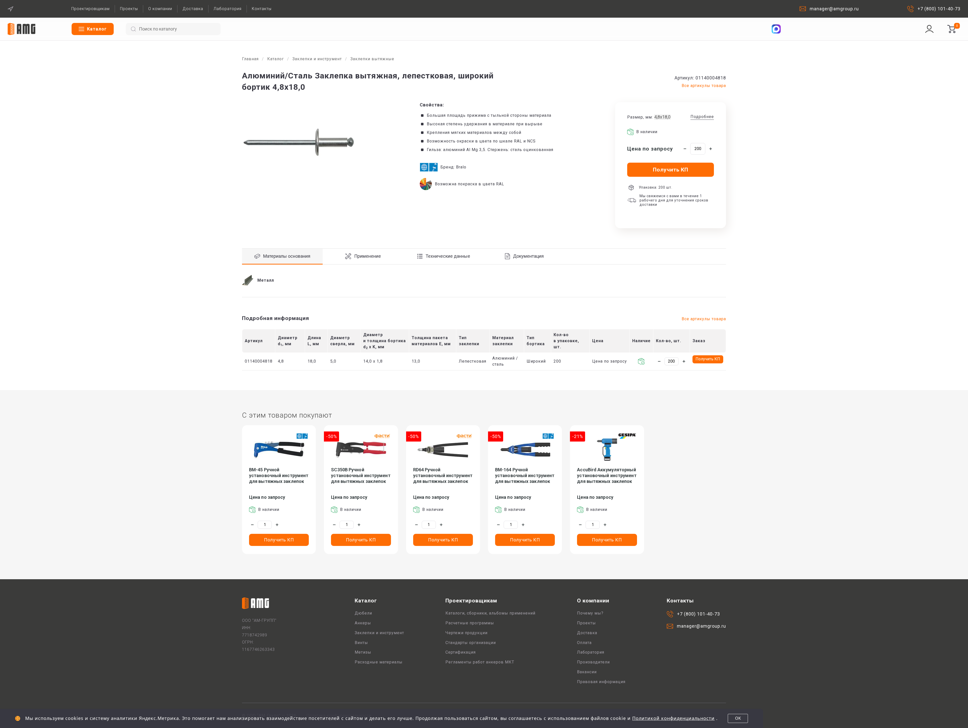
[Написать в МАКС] (776, 29)
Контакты (261, 8)
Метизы (363, 652)
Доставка (193, 8)
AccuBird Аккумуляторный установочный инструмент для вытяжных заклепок (606, 475)
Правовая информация (601, 681)
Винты (361, 642)
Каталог (275, 58)
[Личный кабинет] (929, 29)
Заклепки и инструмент (317, 58)
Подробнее (702, 116)
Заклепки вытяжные (372, 58)
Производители (593, 662)
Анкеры (363, 623)
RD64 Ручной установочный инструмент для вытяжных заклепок (442, 475)
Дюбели (363, 613)
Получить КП (707, 359)
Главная (250, 58)
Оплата (584, 642)
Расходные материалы (379, 662)
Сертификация (460, 652)
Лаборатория (227, 8)
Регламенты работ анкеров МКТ (479, 662)
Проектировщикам (90, 8)
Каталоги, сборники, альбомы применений (490, 613)
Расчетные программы (469, 623)
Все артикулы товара (704, 85)
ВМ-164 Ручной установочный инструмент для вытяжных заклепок (524, 475)
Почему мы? (590, 613)
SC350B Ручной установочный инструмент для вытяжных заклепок (360, 475)
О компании (160, 8)
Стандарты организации (470, 642)
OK (738, 718)
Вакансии (587, 671)
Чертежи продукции (466, 632)
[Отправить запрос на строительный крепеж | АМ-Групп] (951, 29)
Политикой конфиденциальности (673, 718)
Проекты (129, 8)
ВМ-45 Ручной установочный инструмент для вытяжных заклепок (278, 475)
